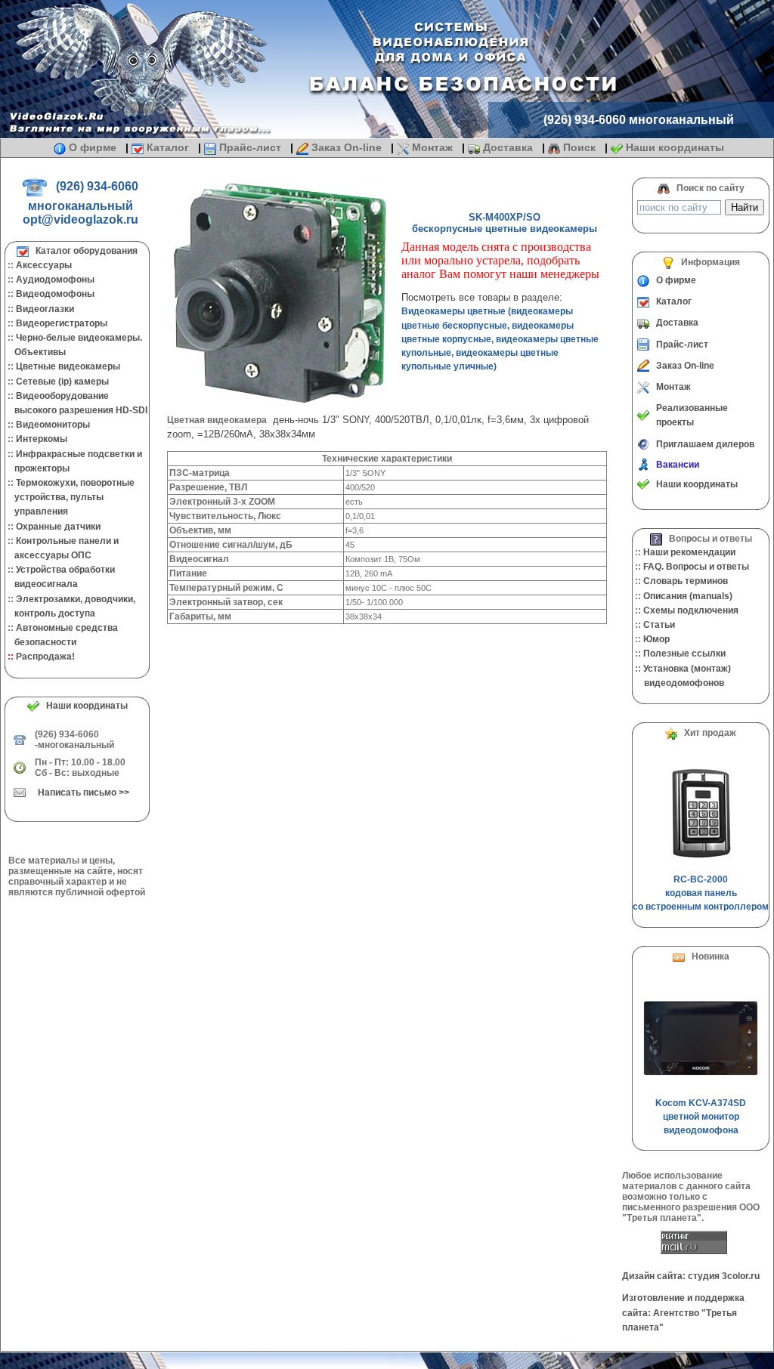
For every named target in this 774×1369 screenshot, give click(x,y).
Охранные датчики (58, 526)
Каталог (168, 147)
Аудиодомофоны (55, 279)
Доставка (508, 147)
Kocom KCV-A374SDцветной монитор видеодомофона (700, 1117)
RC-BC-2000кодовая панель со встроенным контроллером (701, 893)
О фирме (92, 147)
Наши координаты (673, 147)
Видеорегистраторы (61, 323)
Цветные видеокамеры (68, 366)
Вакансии (677, 464)
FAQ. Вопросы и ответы (696, 566)
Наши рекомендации (689, 552)
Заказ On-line (346, 147)
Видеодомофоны (55, 294)
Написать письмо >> (83, 792)
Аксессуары (44, 265)
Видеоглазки (45, 309)
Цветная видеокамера (217, 420)
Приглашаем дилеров (705, 444)
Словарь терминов (685, 581)
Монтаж (432, 147)
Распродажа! (45, 656)
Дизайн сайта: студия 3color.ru (691, 1276)
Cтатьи (659, 625)
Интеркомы (41, 439)
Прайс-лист (250, 147)
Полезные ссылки (684, 653)
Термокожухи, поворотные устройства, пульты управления (70, 497)
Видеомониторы (53, 424)
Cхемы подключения (690, 610)
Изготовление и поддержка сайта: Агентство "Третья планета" (683, 1312)
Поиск (579, 147)
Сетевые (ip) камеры (62, 381)
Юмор (656, 639)
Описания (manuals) (687, 596)
